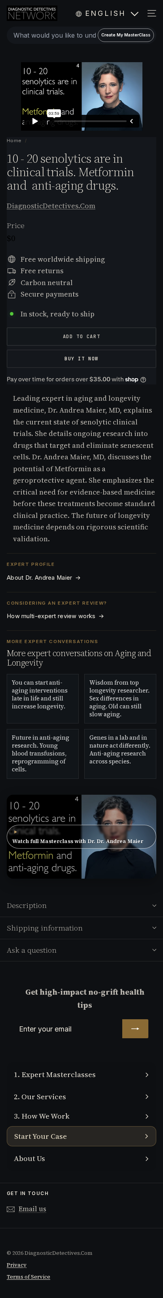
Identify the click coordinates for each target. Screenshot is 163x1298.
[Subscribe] (135, 1028)
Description (27, 905)
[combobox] (81, 35)
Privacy (17, 1265)
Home (14, 140)
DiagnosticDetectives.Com (51, 206)
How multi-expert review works (55, 616)
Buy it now (81, 359)
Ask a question (32, 950)
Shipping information (45, 928)
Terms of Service (28, 1277)
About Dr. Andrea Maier (44, 577)
